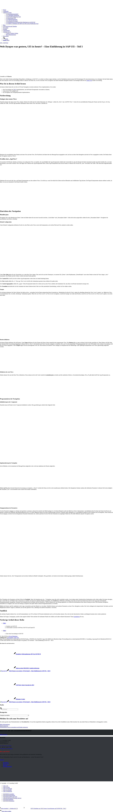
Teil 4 (14, 89)
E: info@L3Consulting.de (6, 748)
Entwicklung (10, 637)
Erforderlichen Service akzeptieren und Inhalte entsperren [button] (14, 727)
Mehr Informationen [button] (5, 724)
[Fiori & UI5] (32, 74)
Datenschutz (6, 763)
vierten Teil (89, 80)
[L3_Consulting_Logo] (11, 7)
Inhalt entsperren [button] (4, 726)
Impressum (5, 762)
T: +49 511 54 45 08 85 (5, 745)
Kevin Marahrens (13, 636)
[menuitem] (58, 10)
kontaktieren (77, 616)
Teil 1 (4, 623)
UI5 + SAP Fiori (4, 42)
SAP (15, 637)
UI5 (18, 637)
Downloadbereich (7, 766)
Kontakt (5, 765)
